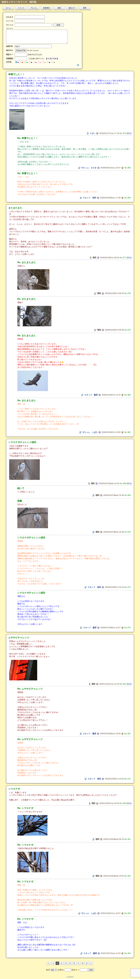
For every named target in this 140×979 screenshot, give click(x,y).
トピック (21, 8)
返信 (129, 133)
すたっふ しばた (90, 432)
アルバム (33, 8)
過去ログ (72, 8)
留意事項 (46, 8)
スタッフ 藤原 (91, 395)
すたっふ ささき (89, 168)
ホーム (8, 8)
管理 (84, 8)
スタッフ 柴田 (89, 198)
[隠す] (78, 65)
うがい (92, 133)
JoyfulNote (70, 977)
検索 (59, 8)
